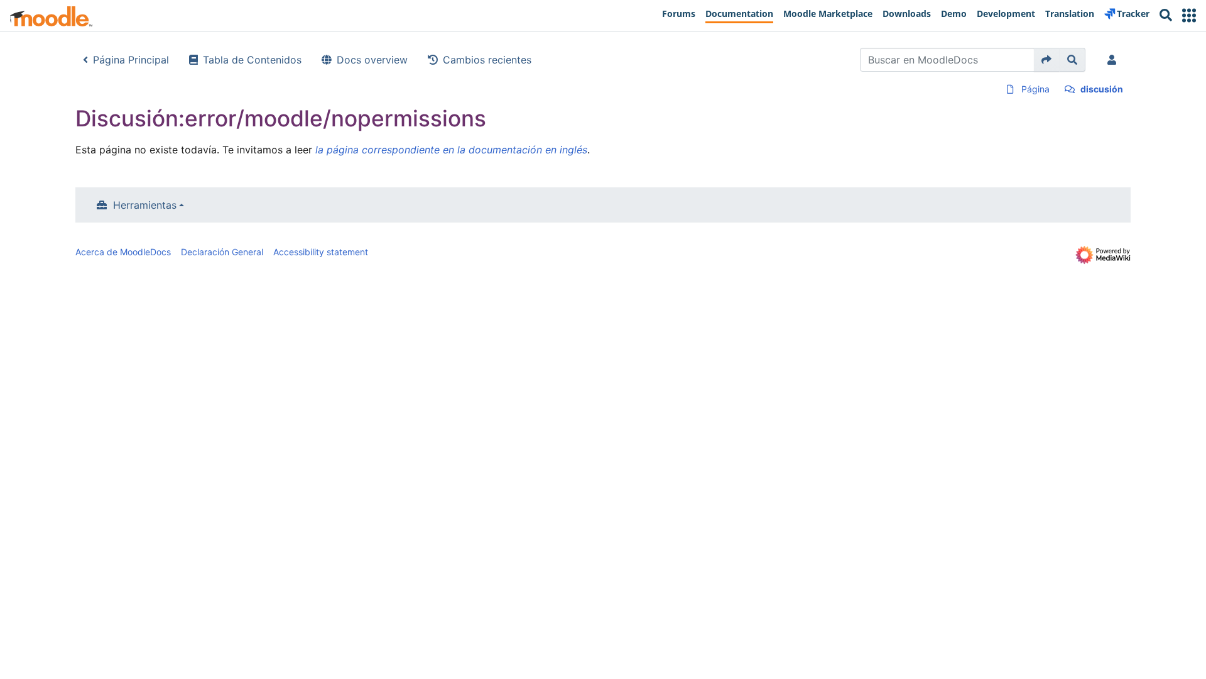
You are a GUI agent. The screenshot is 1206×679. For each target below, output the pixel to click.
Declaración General (222, 251)
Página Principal (131, 59)
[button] (1189, 15)
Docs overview (372, 59)
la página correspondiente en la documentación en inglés (451, 149)
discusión (1101, 89)
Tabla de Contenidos (252, 59)
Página (1035, 89)
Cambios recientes (487, 59)
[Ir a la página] (1047, 60)
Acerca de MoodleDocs (123, 251)
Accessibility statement (320, 251)
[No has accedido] (1114, 59)
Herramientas (145, 205)
